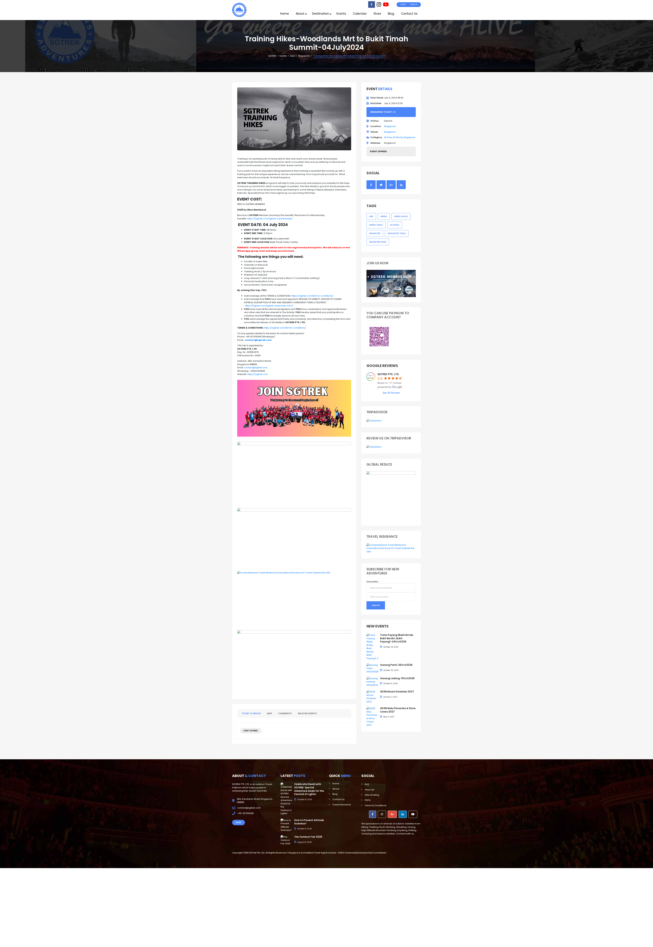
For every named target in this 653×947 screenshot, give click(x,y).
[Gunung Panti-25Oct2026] (372, 668)
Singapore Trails (397, 233)
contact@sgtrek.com (255, 367)
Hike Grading (372, 795)
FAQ (367, 784)
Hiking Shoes (401, 216)
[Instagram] (379, 5)
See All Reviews (391, 392)
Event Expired (251, 730)
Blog (334, 794)
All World (398, 137)
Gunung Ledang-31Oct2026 (397, 678)
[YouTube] (385, 5)
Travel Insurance (341, 804)
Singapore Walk (377, 241)
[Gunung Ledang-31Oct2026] (372, 681)
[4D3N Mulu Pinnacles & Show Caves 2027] (372, 716)
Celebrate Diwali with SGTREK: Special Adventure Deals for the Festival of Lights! (309, 789)
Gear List (369, 789)
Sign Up (413, 4)
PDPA (368, 800)
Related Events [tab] (307, 713)
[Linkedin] (403, 814)
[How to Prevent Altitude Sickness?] (286, 825)
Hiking (383, 216)
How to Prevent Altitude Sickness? (309, 821)
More (238, 822)
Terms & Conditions (375, 805)
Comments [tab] (285, 713)
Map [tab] (269, 713)
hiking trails (376, 224)
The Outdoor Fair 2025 (308, 837)
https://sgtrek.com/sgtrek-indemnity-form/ (269, 305)
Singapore (390, 126)
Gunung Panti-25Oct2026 (396, 665)
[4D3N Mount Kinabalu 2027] (372, 696)
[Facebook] (371, 4)
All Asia (388, 137)
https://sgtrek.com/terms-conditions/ (312, 295)
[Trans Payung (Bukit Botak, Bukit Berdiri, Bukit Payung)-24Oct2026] (372, 646)
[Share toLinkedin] (401, 184)
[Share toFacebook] (371, 184)
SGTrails (394, 224)
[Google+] (392, 814)
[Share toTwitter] (381, 184)
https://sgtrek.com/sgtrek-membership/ (269, 218)
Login (403, 4)
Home (335, 783)
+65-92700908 (245, 813)
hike (371, 216)
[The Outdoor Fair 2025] (286, 840)
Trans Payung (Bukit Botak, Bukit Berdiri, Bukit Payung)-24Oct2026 (397, 638)
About (335, 788)
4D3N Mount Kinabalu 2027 (397, 691)
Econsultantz (379, 852)
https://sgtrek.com (257, 374)
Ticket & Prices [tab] (251, 713)
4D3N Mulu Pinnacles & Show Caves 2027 (398, 710)
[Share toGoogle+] (391, 184)
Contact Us (338, 799)
